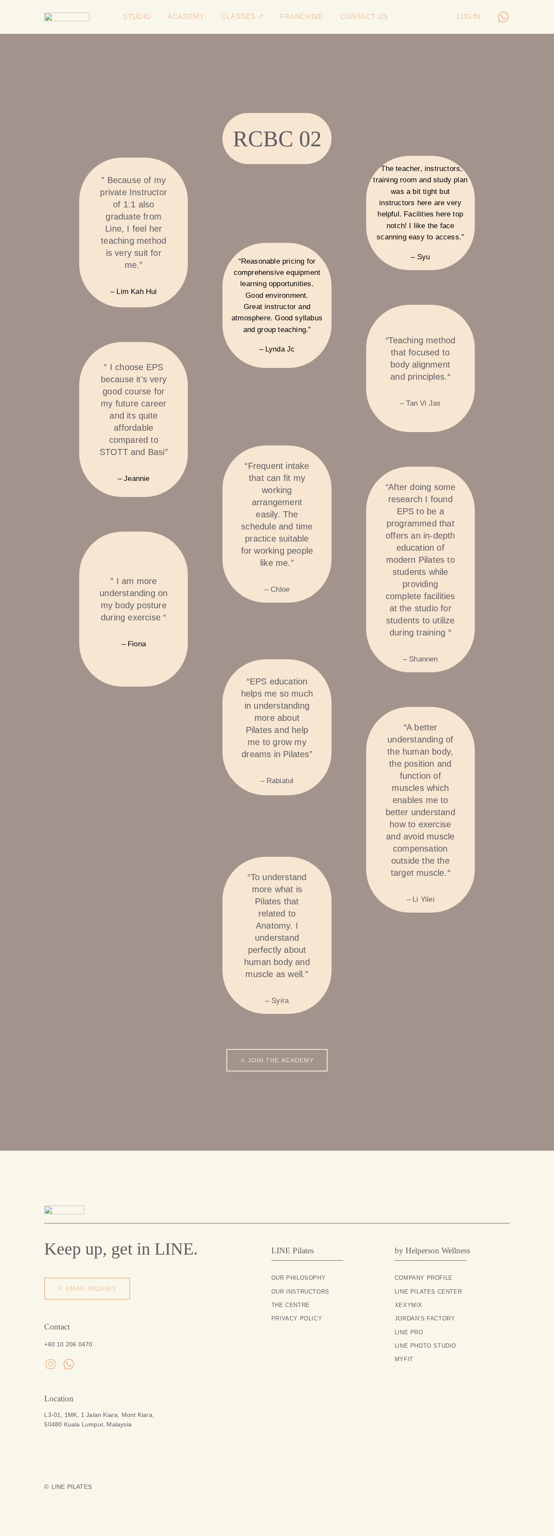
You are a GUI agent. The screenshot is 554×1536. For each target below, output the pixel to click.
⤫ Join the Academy (276, 1060)
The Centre (290, 1305)
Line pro (409, 1332)
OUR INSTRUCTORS (300, 1291)
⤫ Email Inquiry (87, 1288)
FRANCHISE (301, 16)
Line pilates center (428, 1291)
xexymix (408, 1305)
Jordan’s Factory (425, 1318)
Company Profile (424, 1278)
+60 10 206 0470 (68, 1344)
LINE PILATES (72, 1486)
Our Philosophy (298, 1278)
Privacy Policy (296, 1318)
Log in (468, 16)
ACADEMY (185, 16)
